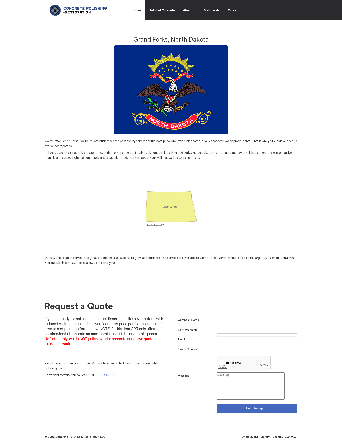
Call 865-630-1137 (284, 437)
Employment (249, 437)
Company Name (188, 319)
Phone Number (187, 349)
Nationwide (212, 10)
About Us (189, 10)
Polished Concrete (162, 10)
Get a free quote (257, 408)
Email (181, 339)
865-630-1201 (105, 375)
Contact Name (188, 329)
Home (137, 10)
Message (183, 375)
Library (265, 437)
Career (233, 10)
